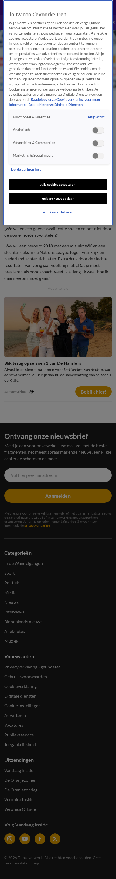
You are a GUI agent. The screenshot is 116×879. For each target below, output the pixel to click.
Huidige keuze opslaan (58, 198)
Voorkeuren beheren (58, 212)
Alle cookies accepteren (57, 184)
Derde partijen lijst (26, 169)
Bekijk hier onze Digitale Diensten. (56, 105)
